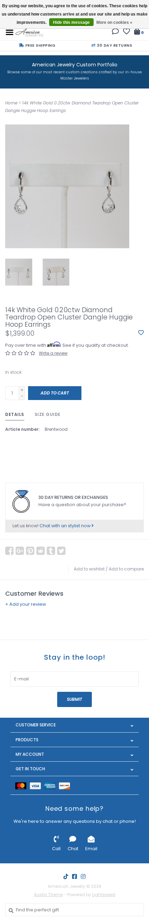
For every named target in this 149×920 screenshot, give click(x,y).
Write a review (53, 353)
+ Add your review (25, 604)
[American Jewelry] (30, 32)
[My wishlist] (126, 32)
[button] (115, 32)
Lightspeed (103, 895)
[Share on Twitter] (61, 551)
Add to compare (126, 569)
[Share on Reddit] (40, 551)
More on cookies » (114, 22)
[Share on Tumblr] (51, 551)
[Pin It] (30, 551)
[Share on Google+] (20, 551)
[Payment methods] (22, 785)
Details (14, 414)
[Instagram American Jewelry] (83, 876)
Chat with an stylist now (65, 526)
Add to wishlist (89, 569)
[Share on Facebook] (9, 551)
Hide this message (71, 22)
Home (11, 103)
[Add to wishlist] (141, 333)
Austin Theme (48, 895)
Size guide (48, 414)
